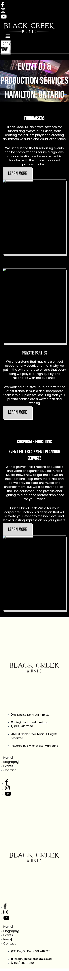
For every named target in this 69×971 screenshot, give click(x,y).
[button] (8, 36)
